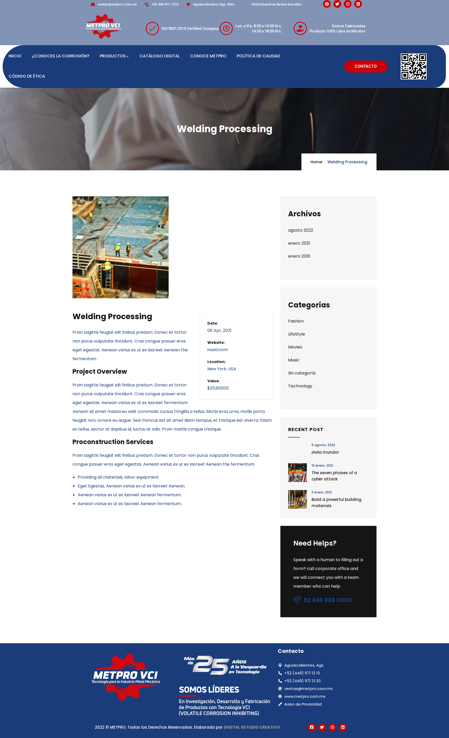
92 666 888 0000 (328, 600)
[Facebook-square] (311, 727)
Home (316, 162)
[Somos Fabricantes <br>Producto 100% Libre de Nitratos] (300, 28)
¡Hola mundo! (325, 452)
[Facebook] (327, 4)
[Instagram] (348, 4)
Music (294, 360)
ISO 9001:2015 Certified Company (190, 28)
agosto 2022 (300, 230)
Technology (300, 386)
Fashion (296, 321)
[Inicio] (103, 27)
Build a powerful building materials (336, 502)
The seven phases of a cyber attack (334, 476)
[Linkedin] (358, 4)
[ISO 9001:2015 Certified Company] (152, 28)
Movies (295, 347)
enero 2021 (299, 243)
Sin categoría (301, 373)
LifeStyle (296, 334)
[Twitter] (337, 4)
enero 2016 (299, 256)
